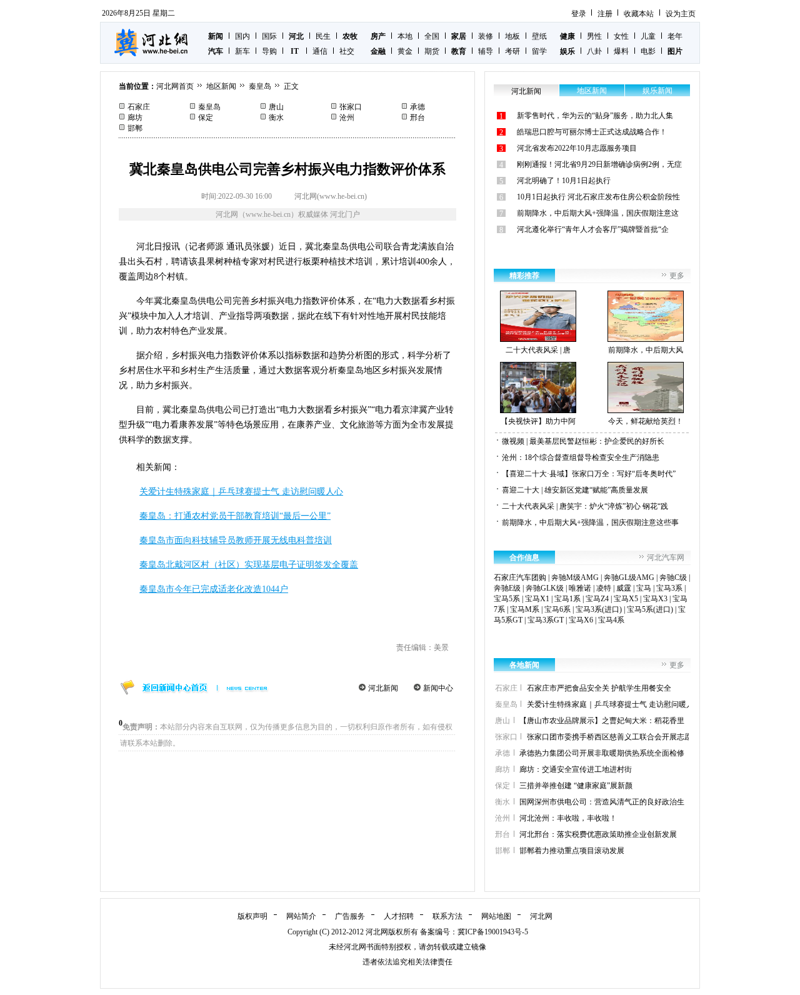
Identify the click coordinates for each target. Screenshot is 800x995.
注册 (605, 13)
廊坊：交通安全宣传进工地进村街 (575, 769)
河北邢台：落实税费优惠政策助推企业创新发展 (598, 834)
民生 (323, 36)
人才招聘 (399, 916)
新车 (242, 51)
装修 (485, 36)
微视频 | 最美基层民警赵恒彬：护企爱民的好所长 (583, 441)
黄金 (405, 51)
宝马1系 (567, 598)
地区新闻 (221, 86)
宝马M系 (524, 609)
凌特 (603, 588)
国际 (269, 36)
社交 (346, 51)
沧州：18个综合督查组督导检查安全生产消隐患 (580, 457)
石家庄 (139, 106)
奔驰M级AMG (575, 577)
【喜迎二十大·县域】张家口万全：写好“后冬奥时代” (589, 473)
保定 (205, 117)
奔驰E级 (507, 588)
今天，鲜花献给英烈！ (645, 421)
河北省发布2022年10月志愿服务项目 (577, 148)
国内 (242, 36)
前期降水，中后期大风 (645, 350)
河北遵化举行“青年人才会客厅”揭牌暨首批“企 (593, 229)
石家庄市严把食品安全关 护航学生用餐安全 (599, 688)
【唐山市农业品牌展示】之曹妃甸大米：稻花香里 (601, 720)
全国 (431, 36)
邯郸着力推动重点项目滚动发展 (571, 850)
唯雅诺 (580, 588)
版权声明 (253, 916)
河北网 (541, 916)
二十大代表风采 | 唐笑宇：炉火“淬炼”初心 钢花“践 (585, 506)
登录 (578, 13)
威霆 (623, 588)
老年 (675, 36)
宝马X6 (581, 620)
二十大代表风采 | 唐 (538, 350)
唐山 (276, 106)
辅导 (485, 51)
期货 (431, 51)
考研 (512, 51)
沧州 (346, 117)
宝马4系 (611, 620)
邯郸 (135, 128)
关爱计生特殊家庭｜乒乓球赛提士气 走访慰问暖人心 (241, 491)
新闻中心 (438, 688)
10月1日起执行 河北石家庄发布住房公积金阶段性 (598, 196)
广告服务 (350, 916)
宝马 (643, 588)
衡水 (276, 117)
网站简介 (301, 916)
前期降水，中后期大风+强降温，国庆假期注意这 (598, 213)
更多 (676, 275)
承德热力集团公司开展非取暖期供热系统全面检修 (601, 753)
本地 (405, 36)
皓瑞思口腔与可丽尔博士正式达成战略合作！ (592, 132)
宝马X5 (626, 598)
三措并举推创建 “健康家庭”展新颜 (575, 785)
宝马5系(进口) (650, 609)
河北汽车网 (665, 557)
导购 (269, 51)
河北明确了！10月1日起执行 (564, 180)
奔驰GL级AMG (629, 577)
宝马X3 (655, 598)
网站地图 (496, 916)
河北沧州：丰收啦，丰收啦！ (568, 818)
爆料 (621, 51)
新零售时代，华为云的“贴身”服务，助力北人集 (595, 115)
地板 (512, 36)
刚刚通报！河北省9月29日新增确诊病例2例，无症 (599, 164)
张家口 (350, 106)
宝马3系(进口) (599, 609)
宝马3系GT (546, 620)
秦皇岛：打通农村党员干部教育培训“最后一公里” (235, 516)
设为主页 (681, 13)
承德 (417, 106)
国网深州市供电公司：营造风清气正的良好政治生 (601, 802)
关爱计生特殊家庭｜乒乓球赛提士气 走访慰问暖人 (610, 704)
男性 (594, 36)
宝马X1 (537, 598)
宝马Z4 (597, 598)
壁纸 (539, 36)
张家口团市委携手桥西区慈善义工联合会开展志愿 (609, 736)
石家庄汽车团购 (520, 577)
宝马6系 (557, 609)
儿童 (648, 36)
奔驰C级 (673, 577)
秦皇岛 (260, 86)
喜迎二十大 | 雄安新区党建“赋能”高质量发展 (575, 490)
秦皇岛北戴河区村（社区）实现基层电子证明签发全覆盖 (248, 564)
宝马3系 (669, 588)
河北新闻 (383, 688)
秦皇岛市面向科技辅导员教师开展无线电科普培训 (235, 540)
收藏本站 (639, 13)
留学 (539, 51)
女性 (621, 36)
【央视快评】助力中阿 (538, 421)
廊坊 (135, 117)
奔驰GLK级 (545, 588)
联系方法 (447, 916)
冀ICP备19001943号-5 (493, 932)
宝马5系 (507, 598)
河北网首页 (175, 86)
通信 (320, 51)
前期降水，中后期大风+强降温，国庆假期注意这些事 (590, 522)
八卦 (594, 51)
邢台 (417, 117)
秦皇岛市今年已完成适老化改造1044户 (213, 589)
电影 (648, 51)
